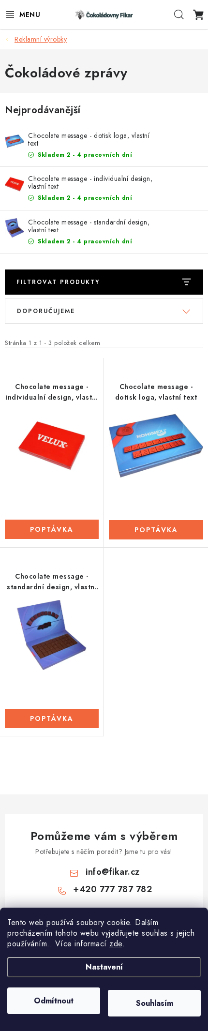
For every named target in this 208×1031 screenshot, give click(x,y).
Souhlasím (154, 1003)
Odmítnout (54, 1000)
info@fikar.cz (113, 872)
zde (115, 943)
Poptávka (52, 529)
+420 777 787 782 (112, 889)
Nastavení (104, 966)
